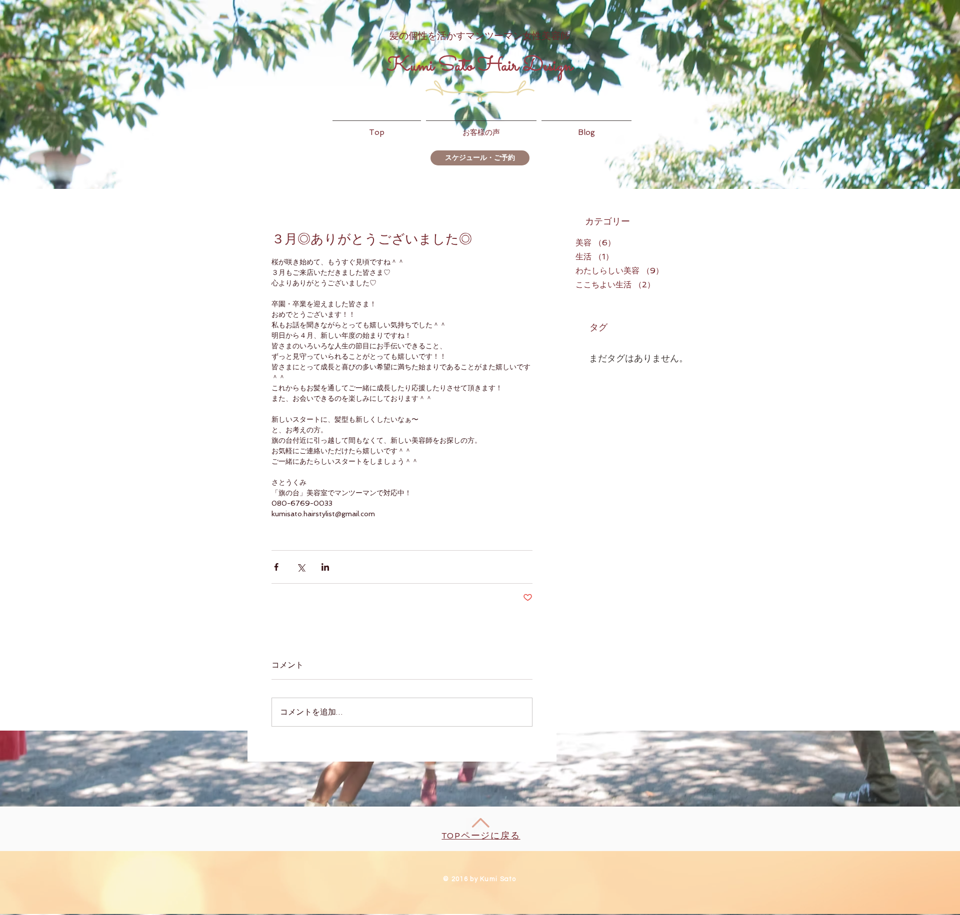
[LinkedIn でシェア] (325, 567)
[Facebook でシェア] (276, 567)
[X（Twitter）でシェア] (301, 567)
